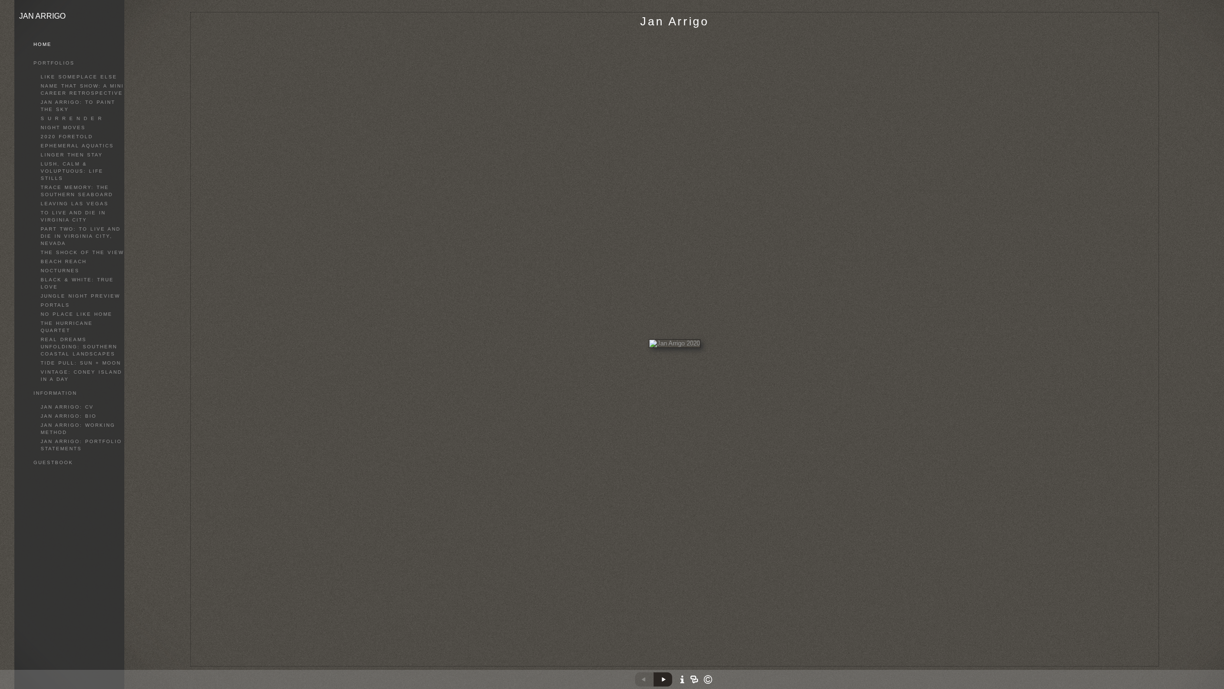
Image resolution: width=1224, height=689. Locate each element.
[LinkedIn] (693, 664)
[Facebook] (682, 664)
